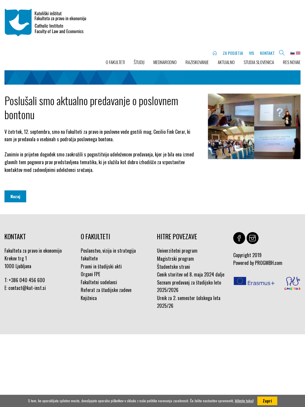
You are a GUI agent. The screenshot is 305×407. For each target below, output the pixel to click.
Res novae (292, 62)
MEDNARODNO (165, 62)
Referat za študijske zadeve (106, 289)
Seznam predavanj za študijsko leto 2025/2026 (189, 286)
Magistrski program (175, 258)
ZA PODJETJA (233, 53)
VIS (251, 53)
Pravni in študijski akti (101, 266)
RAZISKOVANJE (197, 62)
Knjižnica (89, 298)
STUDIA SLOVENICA (259, 62)
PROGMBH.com (268, 262)
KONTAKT (267, 53)
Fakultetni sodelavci (99, 282)
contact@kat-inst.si (27, 287)
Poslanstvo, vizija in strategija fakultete (108, 254)
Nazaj (15, 196)
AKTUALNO (226, 62)
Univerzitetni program (177, 250)
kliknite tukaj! (244, 400)
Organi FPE (90, 274)
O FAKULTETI (115, 62)
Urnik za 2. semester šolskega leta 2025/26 (188, 301)
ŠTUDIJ (139, 62)
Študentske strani (173, 266)
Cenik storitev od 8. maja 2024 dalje (190, 274)
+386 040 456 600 (27, 280)
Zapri (267, 401)
